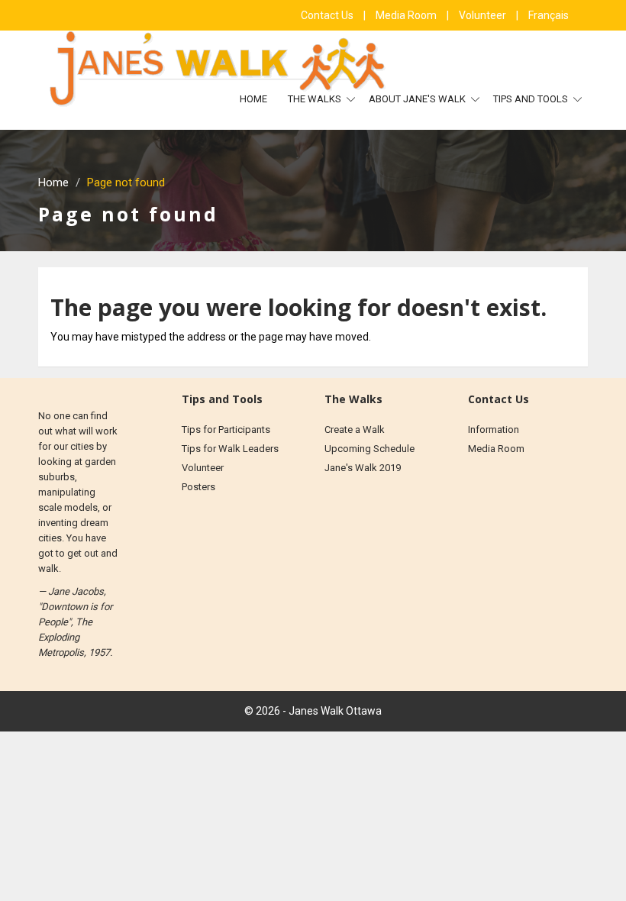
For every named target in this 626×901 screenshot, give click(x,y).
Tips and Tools (531, 99)
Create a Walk (354, 429)
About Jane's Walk (418, 99)
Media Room (407, 15)
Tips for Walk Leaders (230, 448)
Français (548, 15)
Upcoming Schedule (369, 448)
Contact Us (328, 15)
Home (253, 99)
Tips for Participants (226, 429)
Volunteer (483, 15)
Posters (198, 486)
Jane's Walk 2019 (362, 467)
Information (493, 429)
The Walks (316, 99)
